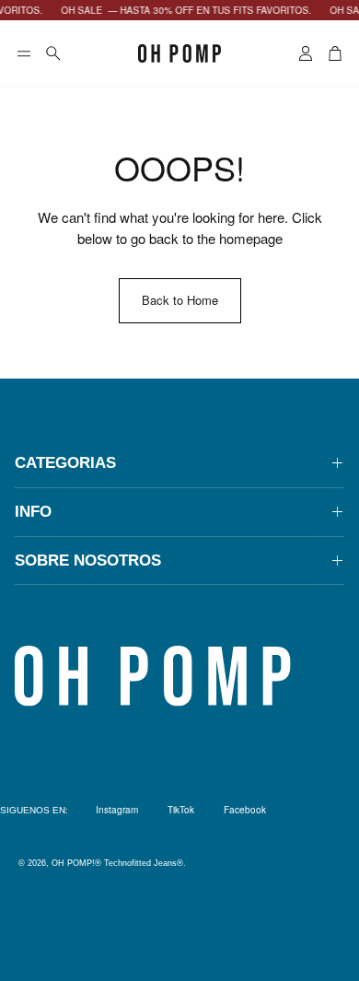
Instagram (117, 809)
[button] (24, 53)
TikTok (181, 809)
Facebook (245, 809)
